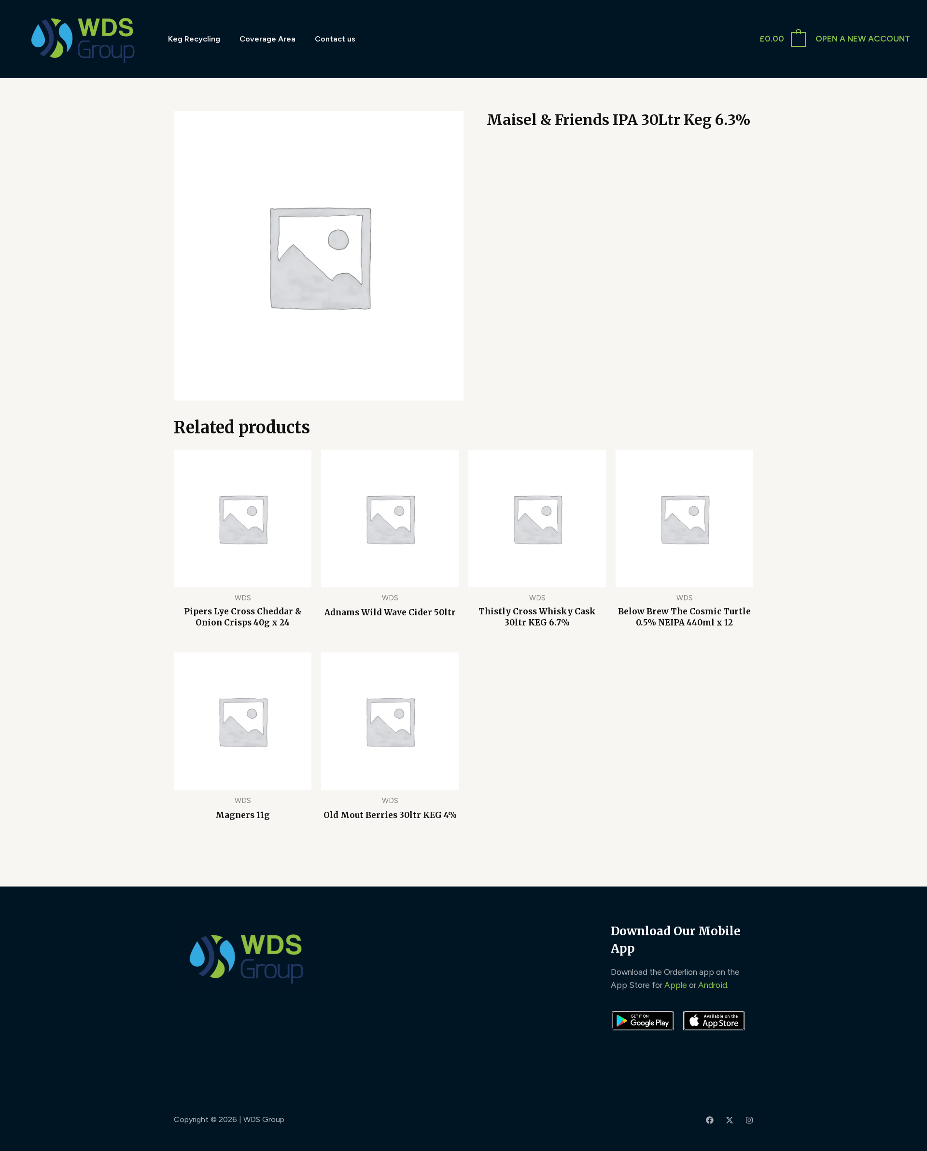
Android (712, 985)
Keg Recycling (194, 38)
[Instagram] (749, 1120)
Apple (675, 985)
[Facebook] (710, 1120)
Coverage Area (267, 38)
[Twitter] (729, 1120)
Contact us (335, 38)
